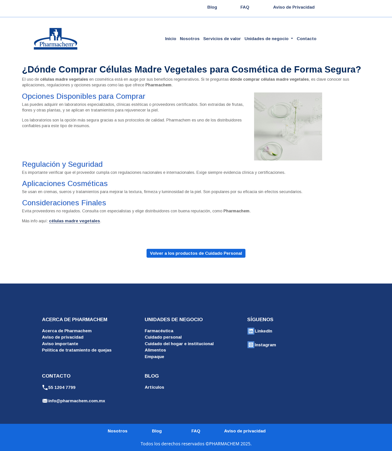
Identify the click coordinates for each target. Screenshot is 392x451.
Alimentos (155, 350)
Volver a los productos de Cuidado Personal (196, 253)
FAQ (244, 7)
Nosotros (190, 38)
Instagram (265, 344)
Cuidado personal (163, 337)
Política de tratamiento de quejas (77, 350)
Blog (212, 7)
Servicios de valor (222, 38)
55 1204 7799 (62, 387)
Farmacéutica (159, 330)
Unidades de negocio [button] (267, 38)
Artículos (154, 387)
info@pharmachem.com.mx (76, 400)
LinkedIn (263, 331)
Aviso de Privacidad (294, 7)
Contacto (306, 38)
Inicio (170, 38)
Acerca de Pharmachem (67, 330)
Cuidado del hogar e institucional (179, 343)
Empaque (154, 356)
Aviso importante (60, 343)
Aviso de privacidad (62, 337)
